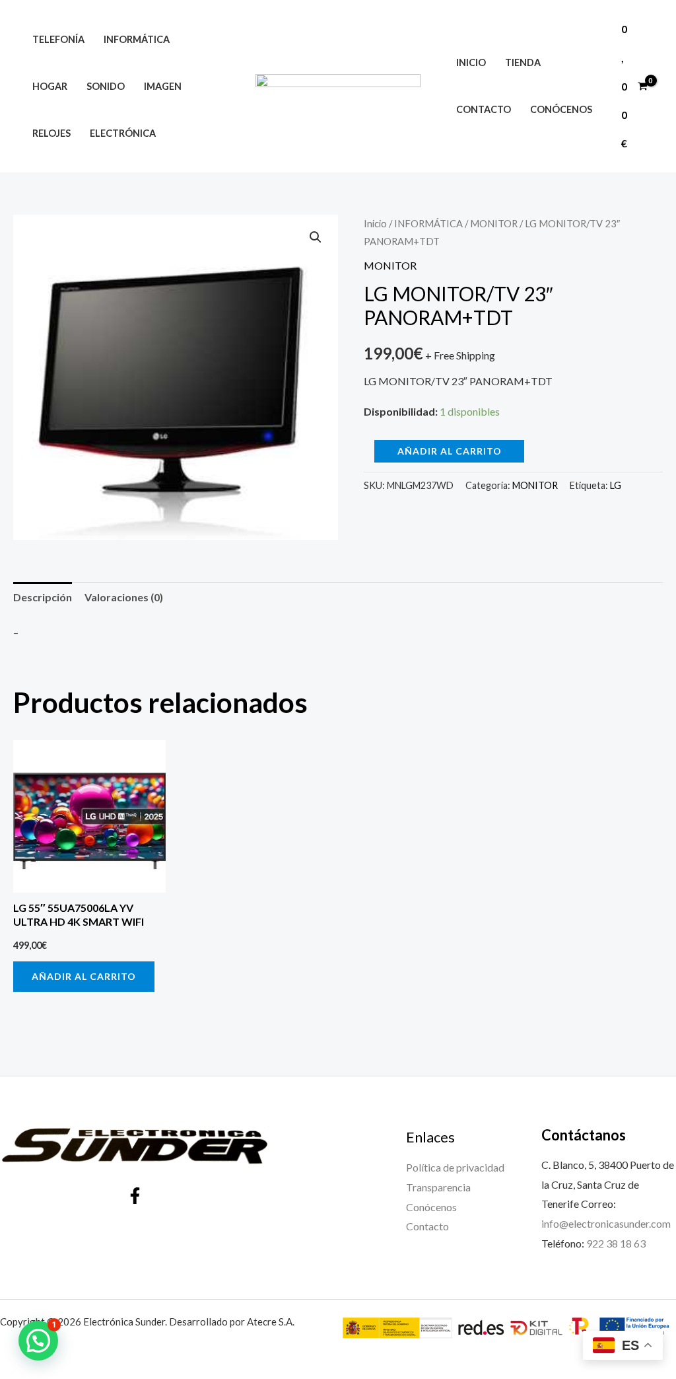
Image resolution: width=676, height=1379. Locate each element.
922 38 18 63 (616, 1243)
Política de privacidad (455, 1167)
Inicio (471, 62)
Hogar (49, 86)
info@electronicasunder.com (606, 1223)
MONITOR (494, 223)
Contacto (483, 109)
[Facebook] (135, 1195)
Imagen (163, 86)
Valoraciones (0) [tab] (123, 597)
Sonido (105, 86)
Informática (137, 39)
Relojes (51, 133)
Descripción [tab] (42, 597)
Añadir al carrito (449, 451)
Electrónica (123, 133)
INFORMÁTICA (428, 223)
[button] (315, 237)
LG (615, 485)
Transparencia (438, 1187)
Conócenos (561, 109)
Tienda (523, 62)
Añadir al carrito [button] (84, 976)
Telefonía (58, 39)
